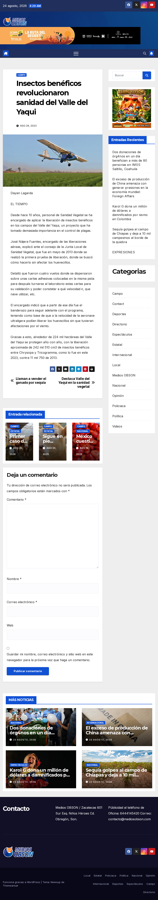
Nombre (14, 579)
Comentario (16, 499)
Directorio (119, 324)
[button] (144, 53)
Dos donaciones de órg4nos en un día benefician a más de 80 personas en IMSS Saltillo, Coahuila (129, 160)
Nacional (82, 431)
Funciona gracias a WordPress (22, 882)
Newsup (56, 882)
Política (117, 416)
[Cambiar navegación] (76, 53)
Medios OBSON (123, 375)
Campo (21, 75)
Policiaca (119, 406)
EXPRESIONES (123, 252)
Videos (117, 426)
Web (10, 625)
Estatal (15, 431)
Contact (118, 304)
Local (116, 365)
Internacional (122, 355)
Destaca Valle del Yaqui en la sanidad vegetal (74, 383)
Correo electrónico (22, 602)
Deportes (119, 314)
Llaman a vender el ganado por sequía (31, 381)
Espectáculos (122, 334)
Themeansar (10, 885)
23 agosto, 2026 (24, 739)
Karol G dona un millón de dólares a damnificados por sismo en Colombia (40, 774)
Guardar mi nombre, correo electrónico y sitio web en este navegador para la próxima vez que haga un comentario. (50, 657)
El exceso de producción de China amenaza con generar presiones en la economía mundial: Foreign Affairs (131, 187)
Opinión (118, 396)
